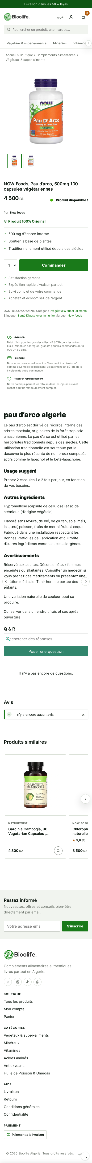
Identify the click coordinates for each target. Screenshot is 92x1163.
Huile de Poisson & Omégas (27, 1073)
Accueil (11, 55)
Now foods (17, 212)
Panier (9, 1016)
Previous (6, 581)
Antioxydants (14, 1065)
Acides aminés (16, 1058)
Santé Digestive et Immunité (36, 315)
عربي (60, 17)
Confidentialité (16, 1114)
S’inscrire (75, 926)
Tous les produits (18, 1001)
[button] (85, 1156)
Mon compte (14, 1009)
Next (85, 581)
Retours (10, 1099)
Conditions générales (22, 1107)
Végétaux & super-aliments (26, 43)
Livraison (11, 1091)
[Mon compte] (71, 17)
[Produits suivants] (85, 799)
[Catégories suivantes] (88, 43)
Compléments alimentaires (56, 55)
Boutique (26, 55)
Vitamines (80, 43)
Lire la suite (58, 850)
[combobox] (49, 29)
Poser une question (46, 651)
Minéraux (60, 43)
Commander (53, 265)
